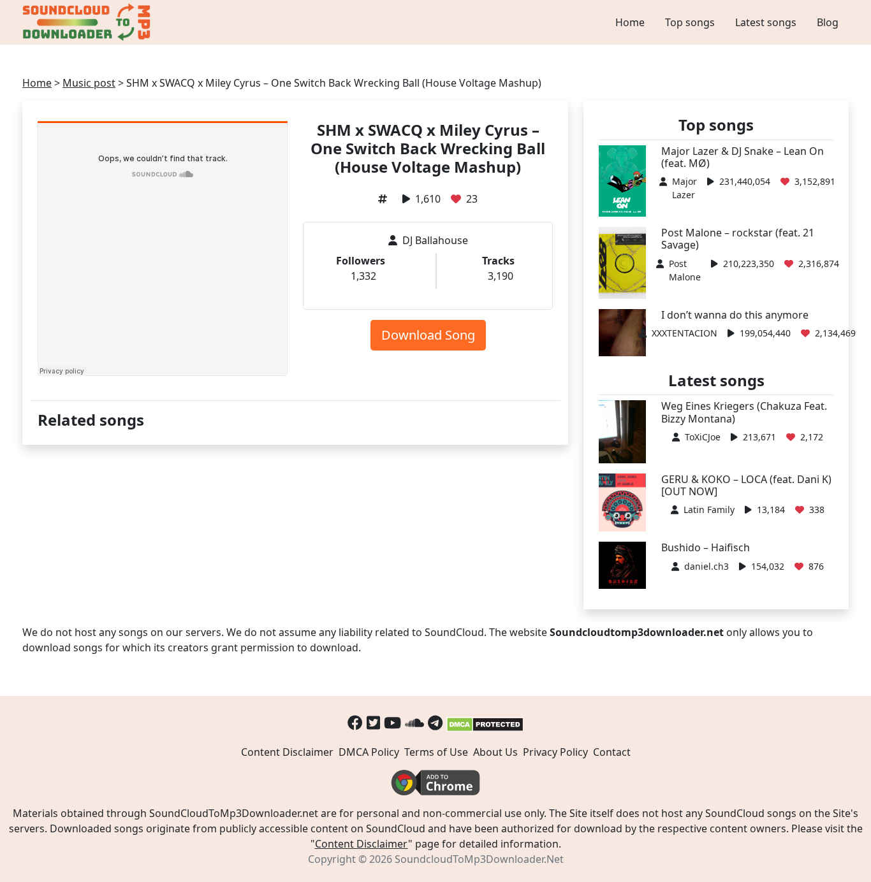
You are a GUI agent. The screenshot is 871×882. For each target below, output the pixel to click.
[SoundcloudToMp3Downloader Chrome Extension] (435, 782)
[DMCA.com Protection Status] (484, 722)
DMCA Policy (369, 752)
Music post (88, 83)
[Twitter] (373, 722)
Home (630, 22)
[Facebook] (355, 722)
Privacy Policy (555, 752)
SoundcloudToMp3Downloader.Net (479, 859)
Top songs (690, 22)
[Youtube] (392, 722)
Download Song (428, 334)
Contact (612, 752)
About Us (495, 752)
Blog (827, 22)
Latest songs (765, 22)
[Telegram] (435, 722)
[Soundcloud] (414, 722)
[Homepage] (88, 22)
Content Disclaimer (287, 752)
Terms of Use (436, 752)
